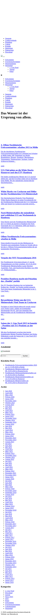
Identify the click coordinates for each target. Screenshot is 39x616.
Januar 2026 (9, 399)
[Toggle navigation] (4, 56)
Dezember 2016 (10, 541)
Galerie (7, 44)
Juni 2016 (8, 549)
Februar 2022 (9, 471)
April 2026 (9, 393)
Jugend (12, 69)
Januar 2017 (9, 539)
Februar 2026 (9, 397)
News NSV (9, 597)
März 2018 (9, 520)
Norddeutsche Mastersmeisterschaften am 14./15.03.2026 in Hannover (19, 378)
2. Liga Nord (14, 67)
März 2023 (9, 451)
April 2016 (9, 553)
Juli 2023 (8, 444)
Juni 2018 (8, 514)
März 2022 (9, 469)
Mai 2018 (8, 516)
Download (8, 52)
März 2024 (9, 432)
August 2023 (9, 442)
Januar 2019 (9, 508)
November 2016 (10, 543)
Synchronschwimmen (12, 62)
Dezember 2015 (10, 561)
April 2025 (9, 410)
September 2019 (10, 492)
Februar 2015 (9, 578)
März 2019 (9, 504)
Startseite (8, 38)
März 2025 (9, 412)
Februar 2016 (9, 557)
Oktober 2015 (10, 565)
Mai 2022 (8, 465)
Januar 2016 (9, 559)
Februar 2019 (9, 506)
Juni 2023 (8, 446)
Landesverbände (10, 40)
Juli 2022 (8, 461)
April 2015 (9, 575)
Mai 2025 (8, 409)
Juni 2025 (8, 407)
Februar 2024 (9, 434)
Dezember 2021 (10, 473)
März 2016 (9, 555)
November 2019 (10, 491)
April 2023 (9, 450)
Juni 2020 (8, 483)
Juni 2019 (8, 498)
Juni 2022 (8, 463)
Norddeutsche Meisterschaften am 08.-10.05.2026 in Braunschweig (16, 370)
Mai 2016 (8, 551)
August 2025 (9, 405)
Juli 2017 (8, 530)
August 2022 (9, 459)
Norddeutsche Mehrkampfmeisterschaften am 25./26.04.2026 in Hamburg (20, 374)
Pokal (11, 71)
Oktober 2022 (10, 457)
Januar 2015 (9, 580)
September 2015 (10, 567)
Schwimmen (9, 60)
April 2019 (9, 502)
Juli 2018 (8, 512)
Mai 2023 (8, 448)
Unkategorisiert (10, 606)
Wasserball (9, 66)
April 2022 (9, 467)
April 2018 (9, 518)
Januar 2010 (9, 582)
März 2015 (9, 576)
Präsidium (8, 42)
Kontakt (8, 46)
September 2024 (10, 422)
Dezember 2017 (10, 524)
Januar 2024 (9, 436)
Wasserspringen (10, 64)
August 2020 (9, 479)
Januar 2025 (9, 416)
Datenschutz (9, 50)
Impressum (9, 48)
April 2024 (9, 430)
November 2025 (10, 401)
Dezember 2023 (10, 438)
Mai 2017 (8, 532)
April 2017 (9, 534)
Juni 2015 (8, 571)
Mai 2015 (8, 573)
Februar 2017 (9, 537)
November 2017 (10, 526)
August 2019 (9, 494)
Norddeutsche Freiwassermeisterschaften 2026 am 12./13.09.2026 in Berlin (21, 366)
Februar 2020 (9, 489)
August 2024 (9, 424)
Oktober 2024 (10, 420)
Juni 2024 (8, 426)
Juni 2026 (8, 391)
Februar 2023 (9, 453)
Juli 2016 (8, 547)
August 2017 (9, 528)
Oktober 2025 (10, 403)
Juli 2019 (8, 496)
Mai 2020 (8, 485)
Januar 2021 (9, 477)
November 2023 (10, 440)
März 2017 (9, 535)
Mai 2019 (8, 500)
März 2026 (9, 395)
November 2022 (10, 455)
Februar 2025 (9, 414)
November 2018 (10, 510)
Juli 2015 (8, 569)
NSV (7, 599)
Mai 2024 (8, 428)
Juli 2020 (8, 481)
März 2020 (9, 487)
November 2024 (10, 418)
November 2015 (10, 563)
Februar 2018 (9, 522)
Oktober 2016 (10, 545)
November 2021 (10, 475)
